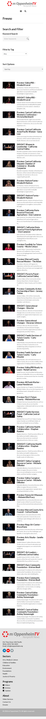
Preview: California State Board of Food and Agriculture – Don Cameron (29, 212)
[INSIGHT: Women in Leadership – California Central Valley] (9, 145)
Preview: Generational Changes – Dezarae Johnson (29, 321)
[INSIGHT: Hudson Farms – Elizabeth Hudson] (9, 196)
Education (6, 665)
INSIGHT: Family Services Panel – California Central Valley (28, 414)
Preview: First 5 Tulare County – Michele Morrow (28, 398)
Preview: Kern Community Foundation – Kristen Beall (28, 579)
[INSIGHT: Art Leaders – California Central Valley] (9, 552)
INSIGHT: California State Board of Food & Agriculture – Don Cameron (29, 229)
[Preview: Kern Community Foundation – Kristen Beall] (9, 578)
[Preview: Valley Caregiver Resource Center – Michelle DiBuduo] (9, 478)
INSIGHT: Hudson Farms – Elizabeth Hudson (28, 196)
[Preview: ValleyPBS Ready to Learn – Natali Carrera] (9, 368)
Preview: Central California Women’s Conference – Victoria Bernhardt (29, 114)
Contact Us (7, 702)
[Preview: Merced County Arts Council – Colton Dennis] (9, 510)
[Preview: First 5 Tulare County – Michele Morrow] (9, 397)
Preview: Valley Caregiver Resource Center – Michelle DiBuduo (29, 480)
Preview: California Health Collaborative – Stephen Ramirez (28, 429)
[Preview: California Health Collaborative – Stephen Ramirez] (9, 427)
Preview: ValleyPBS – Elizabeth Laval (26, 84)
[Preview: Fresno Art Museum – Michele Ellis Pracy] (9, 495)
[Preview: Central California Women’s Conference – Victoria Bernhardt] (9, 113)
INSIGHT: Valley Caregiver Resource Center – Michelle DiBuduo (29, 463)
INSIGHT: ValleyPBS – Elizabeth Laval (26, 98)
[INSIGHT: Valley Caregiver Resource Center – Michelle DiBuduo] (9, 461)
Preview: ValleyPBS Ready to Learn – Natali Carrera (29, 368)
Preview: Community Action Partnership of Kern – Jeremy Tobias (29, 291)
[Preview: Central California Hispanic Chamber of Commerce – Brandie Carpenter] (9, 162)
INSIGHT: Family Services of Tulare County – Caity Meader (29, 337)
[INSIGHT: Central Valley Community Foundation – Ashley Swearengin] (9, 610)
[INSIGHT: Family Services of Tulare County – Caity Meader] (9, 336)
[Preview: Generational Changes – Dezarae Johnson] (9, 321)
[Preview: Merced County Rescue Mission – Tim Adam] (9, 259)
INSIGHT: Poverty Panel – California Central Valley (28, 275)
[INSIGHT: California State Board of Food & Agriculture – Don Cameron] (9, 227)
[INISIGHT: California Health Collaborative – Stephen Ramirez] (9, 444)
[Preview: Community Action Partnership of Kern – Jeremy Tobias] (9, 289)
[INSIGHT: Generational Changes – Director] (9, 306)
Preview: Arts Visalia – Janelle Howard (30, 538)
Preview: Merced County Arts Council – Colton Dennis (30, 511)
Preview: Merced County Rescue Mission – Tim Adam (29, 260)
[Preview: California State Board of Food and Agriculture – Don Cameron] (9, 210)
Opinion (8, 691)
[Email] (12, 650)
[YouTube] (8, 650)
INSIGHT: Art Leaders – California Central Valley (28, 553)
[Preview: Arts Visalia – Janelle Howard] (9, 537)
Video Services (8, 699)
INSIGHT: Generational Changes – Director (27, 307)
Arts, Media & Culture (10, 660)
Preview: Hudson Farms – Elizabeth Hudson (28, 181)
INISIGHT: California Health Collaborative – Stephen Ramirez (29, 446)
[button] (15, 53)
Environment (7, 668)
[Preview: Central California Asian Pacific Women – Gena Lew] (9, 130)
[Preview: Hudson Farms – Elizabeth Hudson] (9, 181)
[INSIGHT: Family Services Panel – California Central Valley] (9, 412)
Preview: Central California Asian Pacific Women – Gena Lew (29, 131)
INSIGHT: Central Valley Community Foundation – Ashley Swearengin (28, 611)
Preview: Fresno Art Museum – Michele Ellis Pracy (29, 496)
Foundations (7, 671)
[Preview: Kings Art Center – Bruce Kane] (9, 525)
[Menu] (21, 11)
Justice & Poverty (9, 676)
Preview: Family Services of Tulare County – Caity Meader (29, 354)
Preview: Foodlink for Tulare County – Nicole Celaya (29, 245)
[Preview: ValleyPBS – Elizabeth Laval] (9, 83)
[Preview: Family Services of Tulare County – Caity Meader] (9, 353)
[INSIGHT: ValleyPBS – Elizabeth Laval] (9, 98)
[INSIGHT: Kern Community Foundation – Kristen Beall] (9, 565)
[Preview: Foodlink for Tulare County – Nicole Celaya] (9, 245)
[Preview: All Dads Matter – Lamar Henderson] (9, 382)
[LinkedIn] (4, 650)
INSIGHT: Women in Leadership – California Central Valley (27, 146)
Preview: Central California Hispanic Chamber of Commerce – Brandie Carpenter (29, 164)
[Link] (23, 4)
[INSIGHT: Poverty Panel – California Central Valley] (9, 274)
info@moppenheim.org (15, 646)
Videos (7, 685)
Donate (5, 705)
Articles (7, 688)
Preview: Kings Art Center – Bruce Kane (29, 525)
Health (5, 674)
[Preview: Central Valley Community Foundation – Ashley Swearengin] (9, 593)
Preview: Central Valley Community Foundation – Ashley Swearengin (28, 594)
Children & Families (9, 663)
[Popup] (25, 11)
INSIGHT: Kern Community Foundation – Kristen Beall (28, 566)
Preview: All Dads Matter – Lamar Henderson (29, 383)
